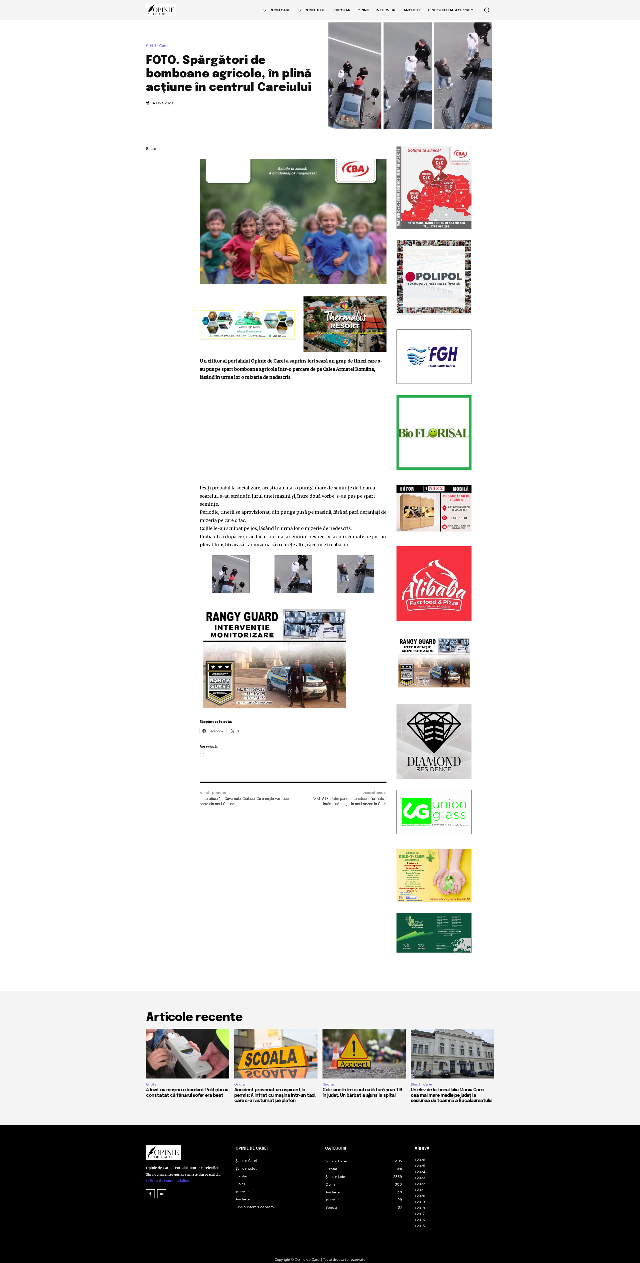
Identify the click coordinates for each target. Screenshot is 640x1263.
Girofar (152, 1084)
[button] (487, 10)
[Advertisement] (293, 433)
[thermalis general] (345, 324)
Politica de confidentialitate (169, 1181)
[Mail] (161, 1193)
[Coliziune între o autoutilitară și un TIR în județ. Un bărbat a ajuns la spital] (364, 1054)
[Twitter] (151, 173)
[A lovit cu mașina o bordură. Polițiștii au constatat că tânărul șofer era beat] (187, 1054)
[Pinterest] (151, 184)
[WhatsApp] (151, 196)
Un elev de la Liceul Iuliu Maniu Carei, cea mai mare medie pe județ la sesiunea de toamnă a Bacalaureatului (451, 1095)
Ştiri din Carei (157, 46)
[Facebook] (151, 161)
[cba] (293, 221)
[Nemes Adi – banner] (248, 324)
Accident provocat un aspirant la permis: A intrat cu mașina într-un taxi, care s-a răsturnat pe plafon (275, 1095)
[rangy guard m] (293, 659)
